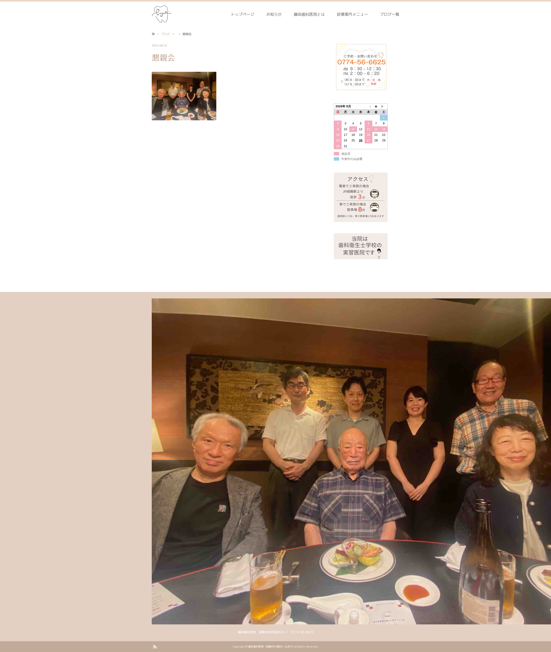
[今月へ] (376, 106)
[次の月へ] (384, 106)
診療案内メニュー (352, 14)
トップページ (242, 14)
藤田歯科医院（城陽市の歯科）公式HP (270, 646)
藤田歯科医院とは (309, 14)
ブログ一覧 (389, 14)
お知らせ (274, 14)
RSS (154, 646)
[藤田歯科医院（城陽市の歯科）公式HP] (162, 14)
